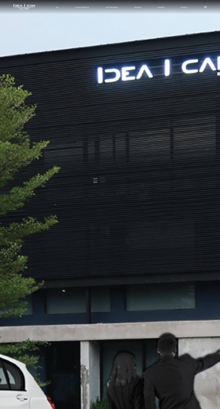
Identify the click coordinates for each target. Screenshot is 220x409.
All (57, 7)
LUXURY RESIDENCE (82, 7)
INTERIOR (161, 7)
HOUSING (137, 7)
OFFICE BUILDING (111, 7)
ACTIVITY (184, 7)
